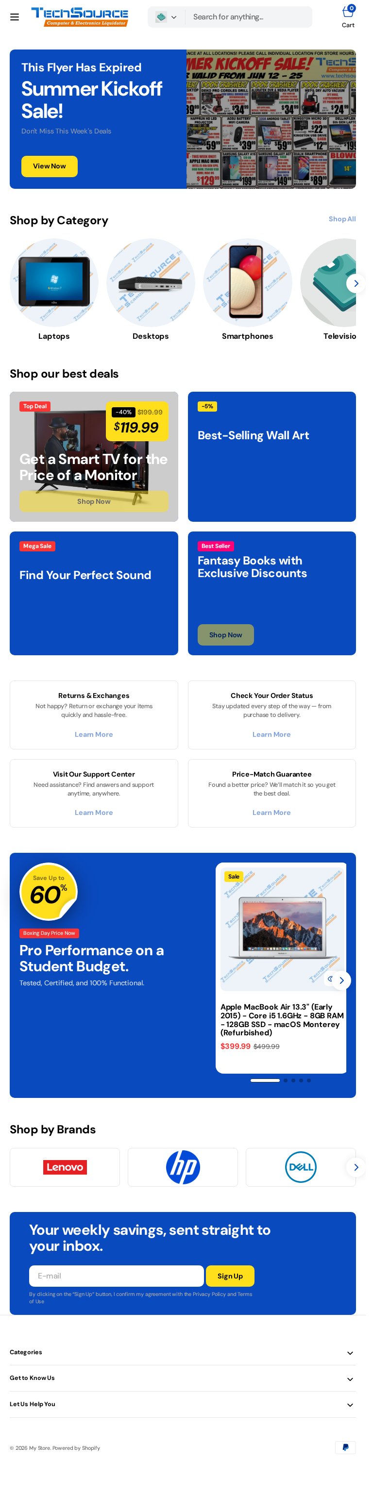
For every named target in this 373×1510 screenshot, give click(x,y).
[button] (14, 17)
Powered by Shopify (76, 1445)
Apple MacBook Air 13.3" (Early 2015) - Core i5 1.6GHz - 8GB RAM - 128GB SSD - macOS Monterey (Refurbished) (276, 1017)
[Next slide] (341, 979)
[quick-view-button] (329, 975)
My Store (39, 1445)
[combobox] (249, 17)
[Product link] (280, 927)
